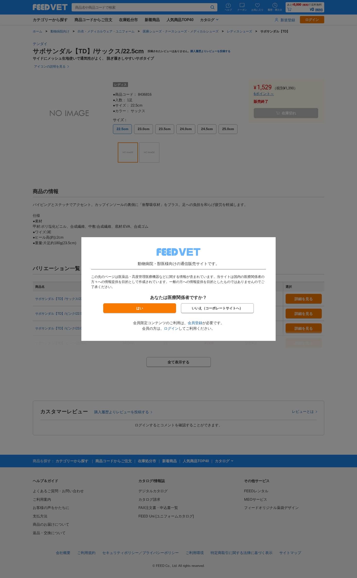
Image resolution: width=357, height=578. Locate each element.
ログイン (171, 328)
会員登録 (195, 323)
